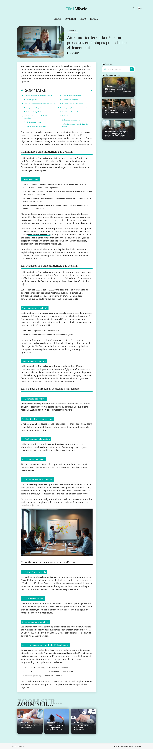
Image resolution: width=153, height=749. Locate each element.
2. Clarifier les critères (69, 116)
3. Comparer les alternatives (71, 120)
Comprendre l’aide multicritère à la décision (38, 95)
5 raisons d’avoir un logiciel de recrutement (82, 727)
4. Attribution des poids (70, 99)
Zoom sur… (35, 703)
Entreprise (72, 31)
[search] (134, 8)
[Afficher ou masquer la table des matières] (69, 90)
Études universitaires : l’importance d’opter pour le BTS (56, 727)
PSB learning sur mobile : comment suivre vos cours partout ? (118, 91)
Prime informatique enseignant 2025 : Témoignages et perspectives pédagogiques (116, 133)
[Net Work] (76, 8)
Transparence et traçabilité (34, 108)
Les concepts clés (31, 99)
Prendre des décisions (30, 66)
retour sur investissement (39, 234)
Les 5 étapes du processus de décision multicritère (36, 117)
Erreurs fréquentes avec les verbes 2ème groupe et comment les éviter (118, 112)
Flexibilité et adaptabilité (34, 112)
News (78, 722)
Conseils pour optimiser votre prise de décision (75, 108)
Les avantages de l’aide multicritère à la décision (39, 104)
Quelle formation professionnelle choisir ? (28, 727)
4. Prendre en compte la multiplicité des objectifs (75, 125)
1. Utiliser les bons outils (70, 112)
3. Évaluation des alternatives (71, 95)
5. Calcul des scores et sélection (72, 104)
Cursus (25, 722)
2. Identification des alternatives (36, 126)
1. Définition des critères (34, 122)
